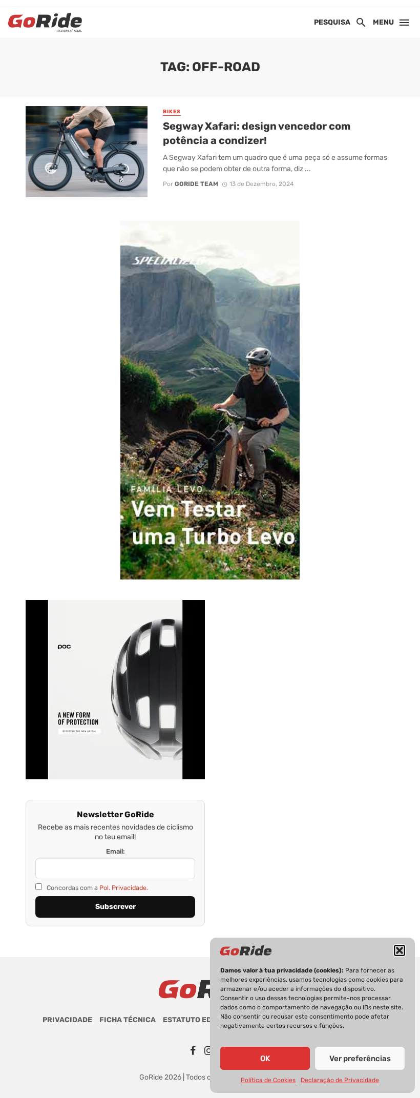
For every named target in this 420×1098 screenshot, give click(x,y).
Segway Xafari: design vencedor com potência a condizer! (256, 133)
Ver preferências (360, 1058)
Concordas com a (96, 888)
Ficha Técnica (127, 1020)
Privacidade (67, 1020)
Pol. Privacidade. (123, 888)
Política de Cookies (268, 1080)
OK (265, 1058)
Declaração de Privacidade (340, 1080)
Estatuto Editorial (202, 1020)
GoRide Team (196, 184)
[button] (399, 950)
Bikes (172, 112)
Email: (115, 851)
